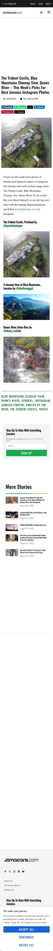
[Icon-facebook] (5, 871)
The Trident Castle (23, 409)
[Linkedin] (19, 871)
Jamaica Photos (12, 405)
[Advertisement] (26, 45)
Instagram (42, 400)
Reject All (26, 945)
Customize (26, 937)
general (27, 400)
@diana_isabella (12, 330)
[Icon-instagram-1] (14, 871)
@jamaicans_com (27, 209)
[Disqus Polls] (26, 670)
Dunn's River (10, 400)
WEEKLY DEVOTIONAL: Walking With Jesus (33, 525)
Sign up (26, 453)
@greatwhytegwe (12, 225)
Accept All (26, 929)
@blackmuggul (24, 288)
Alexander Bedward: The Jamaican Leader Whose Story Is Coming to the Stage (33, 551)
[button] (41, 12)
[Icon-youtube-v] (23, 871)
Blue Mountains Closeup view (22, 396)
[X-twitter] (10, 871)
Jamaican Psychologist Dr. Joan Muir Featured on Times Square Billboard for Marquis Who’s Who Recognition (32, 499)
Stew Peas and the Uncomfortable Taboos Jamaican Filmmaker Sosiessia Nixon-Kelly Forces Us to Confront (33, 537)
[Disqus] (26, 742)
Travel (44, 409)
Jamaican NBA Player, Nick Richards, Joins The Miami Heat (33, 513)
